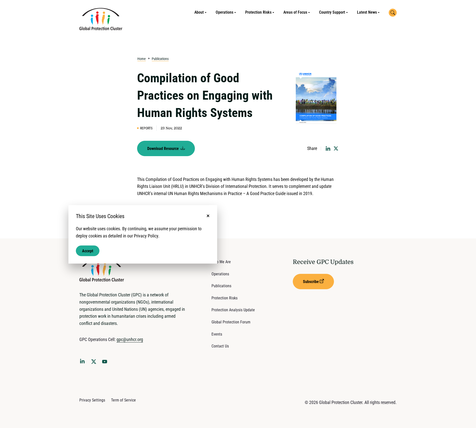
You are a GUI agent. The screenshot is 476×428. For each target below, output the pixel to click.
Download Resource (163, 148)
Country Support (332, 12)
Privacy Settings (92, 400)
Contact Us (220, 346)
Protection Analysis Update (233, 310)
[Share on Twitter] (336, 148)
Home (141, 59)
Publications (160, 59)
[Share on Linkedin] (328, 148)
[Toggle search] (393, 13)
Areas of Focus (295, 12)
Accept (87, 250)
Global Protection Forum (230, 322)
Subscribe (311, 281)
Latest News (367, 12)
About (199, 12)
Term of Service (123, 400)
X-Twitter (94, 363)
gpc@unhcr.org (130, 339)
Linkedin (83, 362)
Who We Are (221, 261)
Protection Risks (258, 12)
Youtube (106, 363)
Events (216, 334)
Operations (224, 12)
